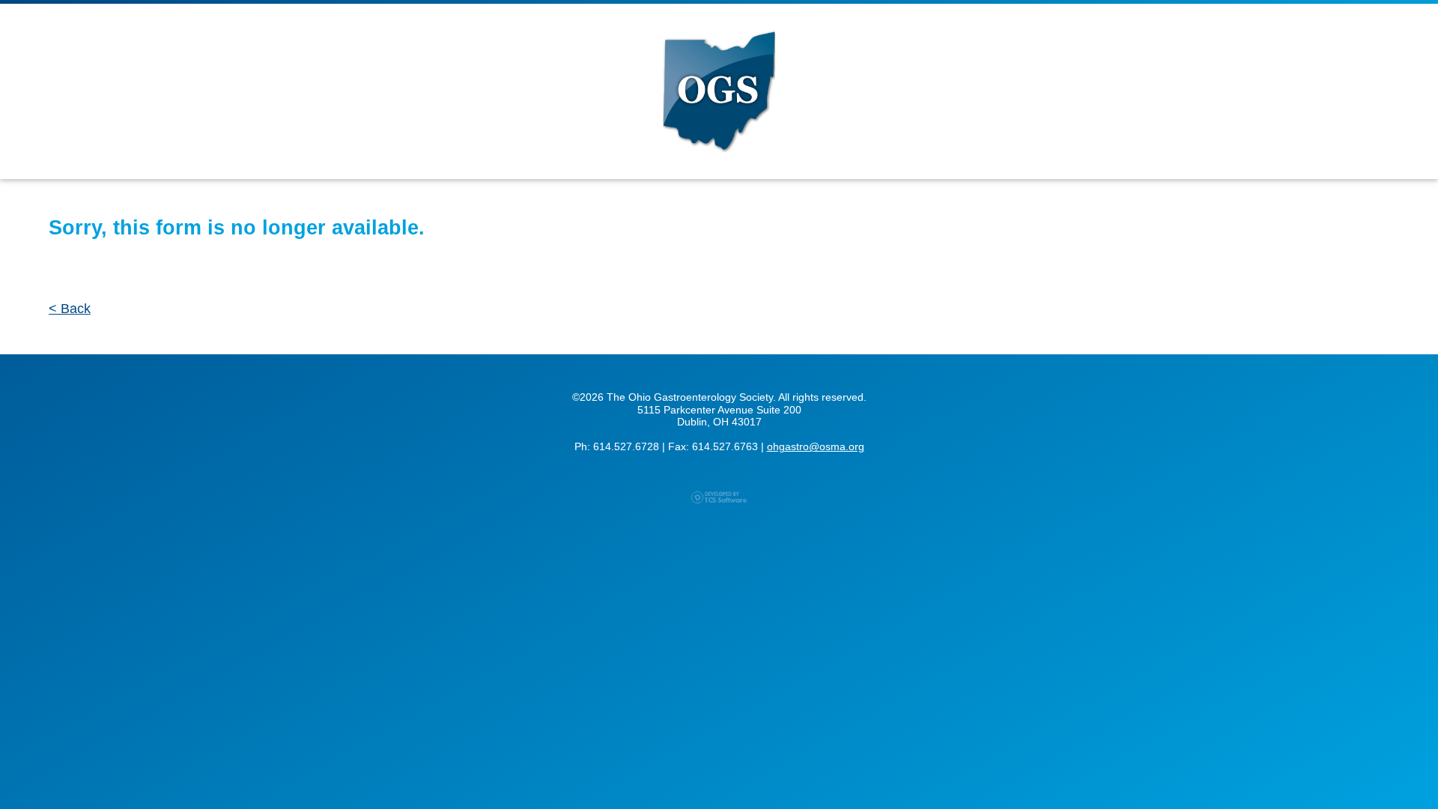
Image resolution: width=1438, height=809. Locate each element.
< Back (70, 308)
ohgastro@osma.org (815, 446)
